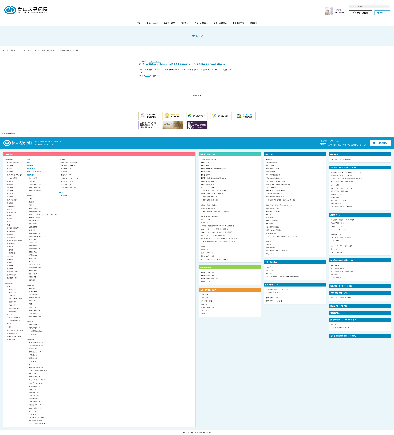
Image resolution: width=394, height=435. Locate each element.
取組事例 (333, 325)
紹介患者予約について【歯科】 (274, 301)
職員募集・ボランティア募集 (341, 286)
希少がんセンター (34, 414)
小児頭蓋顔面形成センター (36, 346)
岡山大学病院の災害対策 (337, 268)
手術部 (30, 205)
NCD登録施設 (269, 218)
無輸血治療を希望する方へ (273, 208)
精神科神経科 (11, 231)
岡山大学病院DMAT (336, 278)
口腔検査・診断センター (35, 358)
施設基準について (271, 241)
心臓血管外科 (11, 206)
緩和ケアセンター (34, 411)
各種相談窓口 (238, 23)
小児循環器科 (11, 244)
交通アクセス (269, 270)
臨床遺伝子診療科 (12, 278)
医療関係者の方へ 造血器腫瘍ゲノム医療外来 (216, 211)
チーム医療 (62, 159)
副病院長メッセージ (271, 162)
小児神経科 (10, 247)
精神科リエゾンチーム (67, 181)
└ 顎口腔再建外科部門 (13, 317)
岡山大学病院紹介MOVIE (337, 223)
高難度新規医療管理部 (35, 184)
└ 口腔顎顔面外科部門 (13, 321)
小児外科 (9, 209)
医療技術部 (30, 165)
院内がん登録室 (33, 313)
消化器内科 (10, 165)
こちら (147, 75)
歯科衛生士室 (32, 307)
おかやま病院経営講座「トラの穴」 (343, 336)
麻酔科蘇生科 (11, 237)
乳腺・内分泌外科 (12, 200)
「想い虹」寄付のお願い (339, 292)
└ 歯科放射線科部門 (13, 308)
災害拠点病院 (334, 275)
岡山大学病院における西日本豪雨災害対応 (342, 271)
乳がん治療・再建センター (36, 342)
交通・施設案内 (220, 23)
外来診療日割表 (206, 267)
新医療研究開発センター (35, 325)
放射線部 (31, 202)
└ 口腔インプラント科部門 (14, 299)
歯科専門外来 (11, 339)
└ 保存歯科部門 (11, 292)
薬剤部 (28, 159)
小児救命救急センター (35, 402)
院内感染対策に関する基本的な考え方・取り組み (281, 200)
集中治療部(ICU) (33, 208)
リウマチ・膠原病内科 (13, 178)
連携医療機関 (269, 224)
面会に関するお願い (336, 204)
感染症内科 (10, 187)
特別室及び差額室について (208, 307)
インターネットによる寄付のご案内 (341, 298)
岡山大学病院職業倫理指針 (273, 175)
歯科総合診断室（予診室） (14, 336)
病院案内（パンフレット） (273, 211)
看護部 (28, 162)
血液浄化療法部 (33, 224)
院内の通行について (336, 194)
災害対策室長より (336, 265)
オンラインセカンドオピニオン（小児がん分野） (214, 190)
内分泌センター (33, 243)
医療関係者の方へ (271, 284)
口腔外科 (9, 314)
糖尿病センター (33, 258)
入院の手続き (204, 295)
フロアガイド (269, 267)
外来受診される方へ (207, 154)
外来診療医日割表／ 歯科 (207, 275)
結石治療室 (32, 280)
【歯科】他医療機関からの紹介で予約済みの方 (213, 178)
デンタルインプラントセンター (37, 380)
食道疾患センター (34, 392)
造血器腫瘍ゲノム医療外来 (208, 208)
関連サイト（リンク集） (339, 306)
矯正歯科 (9, 324)
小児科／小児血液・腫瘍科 (14, 240)
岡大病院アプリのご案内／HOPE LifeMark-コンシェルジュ (347, 172)
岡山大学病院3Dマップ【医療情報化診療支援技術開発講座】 (282, 276)
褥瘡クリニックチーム (67, 175)
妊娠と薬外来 (204, 247)
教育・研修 (334, 154)
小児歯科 (9, 327)
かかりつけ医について (337, 185)
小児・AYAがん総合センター (36, 417)
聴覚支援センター (31, 169)
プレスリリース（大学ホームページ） (341, 238)
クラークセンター (34, 395)
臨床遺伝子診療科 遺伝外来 (209, 205)
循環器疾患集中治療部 (35, 211)
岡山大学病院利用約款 (272, 187)
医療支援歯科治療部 (12, 333)
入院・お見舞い (201, 23)
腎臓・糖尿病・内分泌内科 (14, 175)
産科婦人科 (10, 259)
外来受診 (184, 23)
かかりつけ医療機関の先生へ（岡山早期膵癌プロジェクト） (219, 241)
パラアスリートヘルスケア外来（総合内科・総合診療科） (217, 232)
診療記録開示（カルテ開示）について (276, 181)
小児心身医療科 (11, 253)
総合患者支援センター (35, 298)
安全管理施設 (30, 175)
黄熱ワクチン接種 (205, 220)
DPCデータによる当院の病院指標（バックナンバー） (282, 236)
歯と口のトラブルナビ (207, 253)
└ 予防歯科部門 (11, 305)
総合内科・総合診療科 (13, 162)
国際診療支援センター (35, 316)
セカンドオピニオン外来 (207, 187)
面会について (204, 310)
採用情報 (253, 23)
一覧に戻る (197, 95)
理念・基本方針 (270, 165)
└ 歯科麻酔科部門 (12, 311)
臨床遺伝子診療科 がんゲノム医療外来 (212, 194)
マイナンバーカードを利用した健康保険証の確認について (347, 179)
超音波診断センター (34, 252)
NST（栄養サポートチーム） (69, 165)
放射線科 (9, 262)
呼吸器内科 (10, 172)
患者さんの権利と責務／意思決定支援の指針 (278, 184)
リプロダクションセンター (36, 383)
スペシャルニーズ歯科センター (16, 330)
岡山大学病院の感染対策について (275, 197)
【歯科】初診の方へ (206, 172)
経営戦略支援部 (33, 291)
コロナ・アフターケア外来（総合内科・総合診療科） (215, 229)
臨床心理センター (34, 399)
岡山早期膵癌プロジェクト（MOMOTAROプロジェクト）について (219, 238)
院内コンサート (270, 254)
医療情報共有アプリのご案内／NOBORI (342, 176)
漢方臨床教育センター (35, 386)
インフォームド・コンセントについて (341, 188)
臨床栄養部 (32, 230)
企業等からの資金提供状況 (273, 230)
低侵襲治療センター (34, 255)
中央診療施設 (30, 196)
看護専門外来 (204, 250)
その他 (61, 193)
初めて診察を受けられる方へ (209, 159)
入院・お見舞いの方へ (208, 289)
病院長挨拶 (269, 159)
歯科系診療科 (9, 283)
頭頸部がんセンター (34, 349)
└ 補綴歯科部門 (11, 302)
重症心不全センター (34, 274)
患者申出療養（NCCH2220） (211, 200)
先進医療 (268, 245)
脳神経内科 (10, 184)
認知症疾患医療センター (35, 352)
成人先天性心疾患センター (36, 367)
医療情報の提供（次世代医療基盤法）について (279, 190)
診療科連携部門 (31, 339)
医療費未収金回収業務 (272, 221)
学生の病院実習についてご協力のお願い (342, 207)
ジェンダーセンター (34, 264)
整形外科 (9, 216)
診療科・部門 (169, 23)
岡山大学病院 (25, 10)
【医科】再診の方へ (206, 165)
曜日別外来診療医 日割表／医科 (209, 279)
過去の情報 (336, 241)
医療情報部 (32, 288)
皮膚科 (9, 222)
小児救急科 (10, 256)
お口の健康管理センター (35, 408)
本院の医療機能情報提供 (272, 227)
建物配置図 (269, 273)
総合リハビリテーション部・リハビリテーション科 (43, 214)
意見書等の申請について (207, 184)
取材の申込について (271, 248)
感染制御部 (32, 181)
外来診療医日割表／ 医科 (207, 272)
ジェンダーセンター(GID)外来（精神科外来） (213, 235)
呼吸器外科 (10, 197)
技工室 (30, 304)
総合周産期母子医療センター (37, 236)
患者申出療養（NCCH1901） (211, 197)
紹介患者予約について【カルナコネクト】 (277, 290)
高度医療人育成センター (35, 405)
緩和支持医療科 (11, 275)
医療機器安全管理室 (34, 187)
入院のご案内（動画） (207, 301)
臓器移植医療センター (35, 249)
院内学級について (205, 313)
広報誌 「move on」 (337, 226)
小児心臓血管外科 (12, 212)
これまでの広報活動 (336, 252)
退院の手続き (204, 304)
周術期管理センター (34, 246)
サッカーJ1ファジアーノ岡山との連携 (341, 246)
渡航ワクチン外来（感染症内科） (210, 216)
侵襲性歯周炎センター (35, 377)
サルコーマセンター (34, 364)
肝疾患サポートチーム (67, 169)
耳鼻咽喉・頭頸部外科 (13, 228)
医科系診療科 (9, 159)
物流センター (32, 301)
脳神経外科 (10, 234)
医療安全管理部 (33, 178)
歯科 (8, 286)
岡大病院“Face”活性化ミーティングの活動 (342, 220)
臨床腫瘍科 (10, 269)
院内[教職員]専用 (9, 133)
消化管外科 (10, 190)
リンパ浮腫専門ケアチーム (68, 184)
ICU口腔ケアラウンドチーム (69, 162)
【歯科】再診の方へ (206, 175)
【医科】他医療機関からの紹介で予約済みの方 (213, 169)
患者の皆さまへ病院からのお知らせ (343, 167)
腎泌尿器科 (10, 203)
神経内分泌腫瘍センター (35, 420)
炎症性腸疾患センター (35, 268)
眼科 (8, 225)
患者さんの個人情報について (274, 178)
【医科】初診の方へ (206, 162)
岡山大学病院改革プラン (272, 169)
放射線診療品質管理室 (35, 190)
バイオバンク (32, 334)
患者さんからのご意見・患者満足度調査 (342, 182)
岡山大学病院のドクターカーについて (276, 251)
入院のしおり (204, 298)
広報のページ (335, 215)
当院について (152, 23)
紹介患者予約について (272, 298)
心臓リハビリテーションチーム (69, 178)
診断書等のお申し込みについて (209, 181)
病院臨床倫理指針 (271, 172)
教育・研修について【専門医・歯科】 (341, 159)
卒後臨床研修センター (35, 328)
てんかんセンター (34, 361)
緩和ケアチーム (65, 172)
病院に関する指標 (271, 233)
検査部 (30, 199)
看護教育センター (34, 389)
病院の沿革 (269, 214)
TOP (138, 23)
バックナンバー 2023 (339, 229)
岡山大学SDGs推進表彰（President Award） (343, 328)
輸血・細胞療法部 (34, 221)
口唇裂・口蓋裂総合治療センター (38, 370)
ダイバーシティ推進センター (35, 172)
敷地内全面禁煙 (362, 12)
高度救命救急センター (35, 233)
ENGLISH (382, 12)
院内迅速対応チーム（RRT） (69, 187)
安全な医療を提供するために (274, 194)
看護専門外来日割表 (206, 282)
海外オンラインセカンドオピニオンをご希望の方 (214, 259)
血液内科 (9, 169)
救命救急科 (10, 265)
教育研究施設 (30, 322)
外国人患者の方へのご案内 (208, 256)
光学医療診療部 (33, 227)
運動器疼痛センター (34, 271)
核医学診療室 (32, 277)
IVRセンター (32, 261)
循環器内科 (10, 181)
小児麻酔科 (10, 250)
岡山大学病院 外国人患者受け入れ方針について (279, 205)
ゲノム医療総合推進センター (37, 331)
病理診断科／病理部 (12, 272)
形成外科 (9, 219)
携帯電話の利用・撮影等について (340, 191)
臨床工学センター (34, 295)
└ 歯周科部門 (11, 296)
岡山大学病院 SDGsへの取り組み (343, 319)
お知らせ (12, 50)
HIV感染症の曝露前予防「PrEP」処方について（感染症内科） (218, 226)
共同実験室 (64, 196)
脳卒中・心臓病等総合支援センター (38, 424)
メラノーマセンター (34, 374)
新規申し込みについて (274, 293)
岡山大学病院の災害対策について (342, 260)
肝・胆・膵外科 (11, 194)
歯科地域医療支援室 (34, 310)
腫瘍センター (32, 239)
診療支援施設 (30, 285)
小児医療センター (34, 355)
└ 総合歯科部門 (11, 289)
